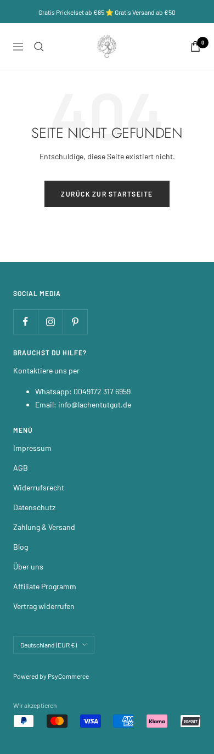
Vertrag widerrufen (44, 606)
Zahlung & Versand (44, 527)
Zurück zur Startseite (107, 194)
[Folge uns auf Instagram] (50, 321)
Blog (20, 546)
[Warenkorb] (195, 46)
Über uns (28, 566)
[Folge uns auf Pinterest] (75, 321)
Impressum (32, 448)
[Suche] (39, 47)
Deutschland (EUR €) (48, 645)
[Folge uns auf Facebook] (25, 321)
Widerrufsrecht (38, 487)
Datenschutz (34, 507)
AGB (20, 467)
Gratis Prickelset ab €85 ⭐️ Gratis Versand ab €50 (107, 12)
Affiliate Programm (44, 586)
